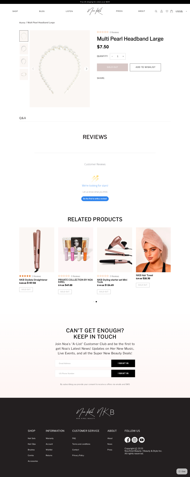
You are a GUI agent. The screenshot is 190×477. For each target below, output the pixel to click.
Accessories (33, 461)
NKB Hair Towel (46, 275)
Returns (49, 455)
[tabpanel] (55, 260)
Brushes (31, 450)
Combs (31, 455)
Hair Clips (32, 444)
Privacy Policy (78, 455)
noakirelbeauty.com (95, 11)
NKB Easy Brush (85, 280)
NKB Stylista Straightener (168, 280)
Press (119, 11)
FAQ (74, 438)
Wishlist (49, 450)
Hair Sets (31, 438)
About (141, 11)
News (109, 444)
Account (49, 444)
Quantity (102, 56)
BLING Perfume (123, 280)
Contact (75, 450)
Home (22, 23)
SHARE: (101, 78)
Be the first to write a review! (95, 199)
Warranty (50, 438)
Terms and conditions (81, 444)
